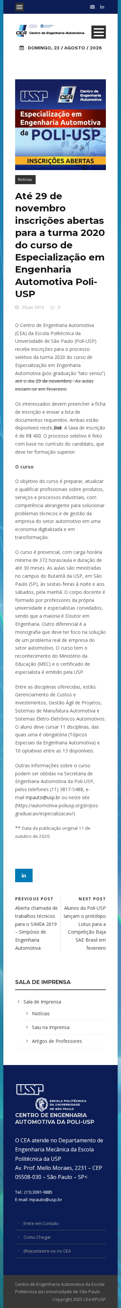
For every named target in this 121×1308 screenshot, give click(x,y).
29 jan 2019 (33, 307)
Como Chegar (37, 1237)
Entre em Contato (41, 1223)
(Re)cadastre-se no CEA (47, 1251)
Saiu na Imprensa (51, 1027)
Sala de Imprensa (42, 1001)
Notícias (25, 179)
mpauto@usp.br (43, 797)
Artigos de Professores (57, 1041)
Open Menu (19, 7)
